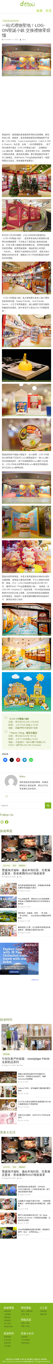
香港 (14, 865)
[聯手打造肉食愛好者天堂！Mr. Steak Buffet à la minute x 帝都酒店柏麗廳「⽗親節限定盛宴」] (8, 1214)
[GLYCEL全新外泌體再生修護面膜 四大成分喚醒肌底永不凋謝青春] (8, 1100)
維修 (23, 1323)
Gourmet (6, 865)
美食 (27, 1314)
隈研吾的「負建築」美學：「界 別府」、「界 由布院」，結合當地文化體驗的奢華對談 (34, 915)
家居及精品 (25, 1343)
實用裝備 (6, 1054)
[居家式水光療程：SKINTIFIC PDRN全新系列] (8, 1114)
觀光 (23, 1311)
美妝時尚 (7, 1343)
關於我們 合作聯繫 (12, 1359)
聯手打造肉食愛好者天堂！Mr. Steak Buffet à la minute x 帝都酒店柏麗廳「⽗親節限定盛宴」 (34, 1217)
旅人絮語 (7, 1323)
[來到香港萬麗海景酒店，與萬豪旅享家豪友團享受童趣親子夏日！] (8, 884)
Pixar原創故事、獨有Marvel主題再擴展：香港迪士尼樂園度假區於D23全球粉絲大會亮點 (34, 901)
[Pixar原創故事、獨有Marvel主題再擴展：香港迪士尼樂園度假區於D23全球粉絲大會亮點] (8, 897)
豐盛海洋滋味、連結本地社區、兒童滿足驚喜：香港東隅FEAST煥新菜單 (26, 872)
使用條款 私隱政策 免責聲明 (37, 1359)
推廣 (27, 1323)
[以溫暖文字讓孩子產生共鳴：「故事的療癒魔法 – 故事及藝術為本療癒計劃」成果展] (8, 1200)
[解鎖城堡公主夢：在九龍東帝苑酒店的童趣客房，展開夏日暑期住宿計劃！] (8, 926)
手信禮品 (7, 1346)
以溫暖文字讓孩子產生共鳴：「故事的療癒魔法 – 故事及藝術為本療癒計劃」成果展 (34, 1203)
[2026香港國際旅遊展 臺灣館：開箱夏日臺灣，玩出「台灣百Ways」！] (8, 1228)
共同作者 (23, 1359)
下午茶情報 (25, 1340)
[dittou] (27, 1)
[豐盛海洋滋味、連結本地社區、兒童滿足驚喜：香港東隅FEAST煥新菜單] (26, 836)
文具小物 (7, 1340)
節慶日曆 (43, 1314)
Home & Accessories (10, 21)
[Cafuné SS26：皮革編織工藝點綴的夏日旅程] (8, 1087)
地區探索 (7, 1311)
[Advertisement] (26, 106)
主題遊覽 (7, 1314)
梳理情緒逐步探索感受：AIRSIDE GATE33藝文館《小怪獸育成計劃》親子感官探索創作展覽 (34, 1189)
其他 (27, 1326)
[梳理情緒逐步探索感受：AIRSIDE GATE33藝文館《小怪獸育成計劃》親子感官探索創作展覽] (8, 1185)
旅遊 (39, 10)
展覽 (23, 1326)
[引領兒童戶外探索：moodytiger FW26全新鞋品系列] (26, 1025)
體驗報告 (22, 865)
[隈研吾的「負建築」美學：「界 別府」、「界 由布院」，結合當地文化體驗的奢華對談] (8, 912)
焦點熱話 (7, 1320)
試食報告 (24, 1337)
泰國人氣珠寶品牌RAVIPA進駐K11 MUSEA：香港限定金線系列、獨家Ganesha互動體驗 (32, 1076)
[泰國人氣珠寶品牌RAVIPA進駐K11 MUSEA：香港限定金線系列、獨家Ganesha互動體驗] (8, 1073)
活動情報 (43, 1311)
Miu (20, 877)
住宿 (23, 1314)
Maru (24, 39)
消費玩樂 (29, 1311)
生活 (48, 10)
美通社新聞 (8, 1326)
